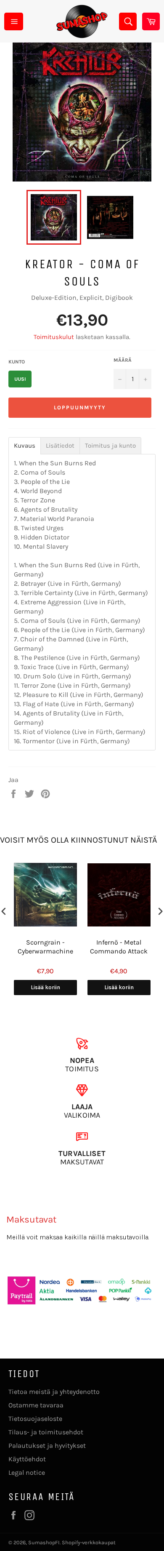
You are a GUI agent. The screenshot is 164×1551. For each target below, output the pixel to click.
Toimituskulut (54, 337)
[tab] (24, 445)
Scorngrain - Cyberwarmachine (45, 946)
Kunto (16, 362)
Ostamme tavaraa (35, 1405)
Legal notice (26, 1472)
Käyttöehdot (27, 1459)
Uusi (20, 379)
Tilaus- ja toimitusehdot (45, 1432)
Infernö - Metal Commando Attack (119, 946)
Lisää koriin (45, 987)
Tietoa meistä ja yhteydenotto (54, 1392)
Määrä (123, 360)
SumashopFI (44, 1542)
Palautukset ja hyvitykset (47, 1446)
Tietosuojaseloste (35, 1419)
